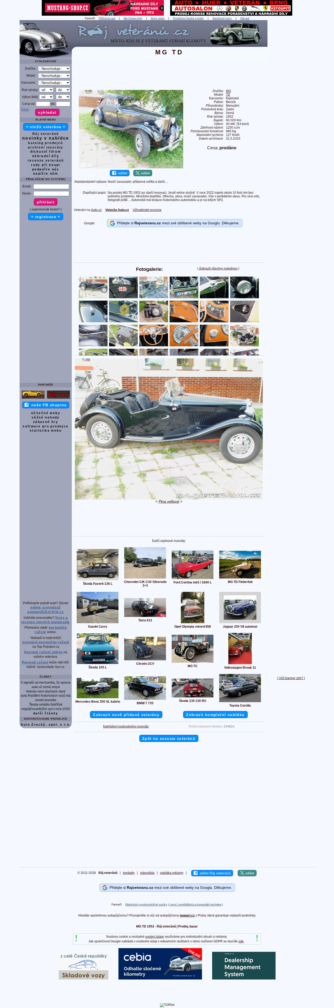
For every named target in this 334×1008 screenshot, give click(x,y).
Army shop (157, 18)
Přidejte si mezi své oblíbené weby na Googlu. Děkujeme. (177, 223)
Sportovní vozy (222, 18)
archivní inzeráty (45, 147)
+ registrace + (45, 217)
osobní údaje (154, 936)
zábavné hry (45, 422)
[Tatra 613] (145, 616)
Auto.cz (96, 210)
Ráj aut (244, 18)
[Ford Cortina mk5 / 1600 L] (192, 579)
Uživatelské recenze (147, 210)
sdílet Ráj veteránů (214, 873)
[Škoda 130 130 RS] (192, 697)
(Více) (25, 109)
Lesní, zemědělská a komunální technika (195, 904)
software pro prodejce (45, 426)
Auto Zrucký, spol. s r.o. (46, 724)
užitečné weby (45, 413)
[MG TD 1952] (169, 498)
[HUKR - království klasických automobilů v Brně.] (231, 14)
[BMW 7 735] (145, 699)
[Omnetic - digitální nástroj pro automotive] (244, 978)
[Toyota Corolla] (240, 702)
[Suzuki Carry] (97, 623)
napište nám (45, 173)
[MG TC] (192, 662)
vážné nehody (46, 417)
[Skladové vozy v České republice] (83, 978)
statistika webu (46, 430)
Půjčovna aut (107, 18)
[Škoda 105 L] (97, 664)
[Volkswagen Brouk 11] (240, 664)
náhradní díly (45, 156)
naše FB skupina (47, 405)
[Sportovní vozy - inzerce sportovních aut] (33, 398)
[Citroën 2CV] (145, 660)
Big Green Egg (133, 18)
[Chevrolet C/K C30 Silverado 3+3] (145, 578)
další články (45, 713)
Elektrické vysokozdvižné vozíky (146, 904)
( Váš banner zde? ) (291, 678)
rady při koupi (45, 165)
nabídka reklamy (171, 873)
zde (241, 941)
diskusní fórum (45, 151)
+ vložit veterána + (45, 127)
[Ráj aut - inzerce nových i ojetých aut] (58, 398)
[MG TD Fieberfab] (240, 578)
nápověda (147, 873)
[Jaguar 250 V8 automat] (240, 623)
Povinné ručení (35, 662)
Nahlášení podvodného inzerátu (126, 726)
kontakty (129, 873)
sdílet (121, 173)
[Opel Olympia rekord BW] (192, 623)
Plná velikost (169, 501)
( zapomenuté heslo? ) (46, 209)
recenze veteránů (46, 160)
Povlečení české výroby (188, 18)
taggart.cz (187, 915)
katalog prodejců (45, 143)
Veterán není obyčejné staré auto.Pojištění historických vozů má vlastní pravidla (45, 696)
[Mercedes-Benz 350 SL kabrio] (97, 698)
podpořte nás (45, 169)
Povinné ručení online (43, 652)
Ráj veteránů (45, 134)
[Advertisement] (291, 98)
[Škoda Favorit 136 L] (97, 580)
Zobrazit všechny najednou (218, 268)
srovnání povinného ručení (45, 642)
